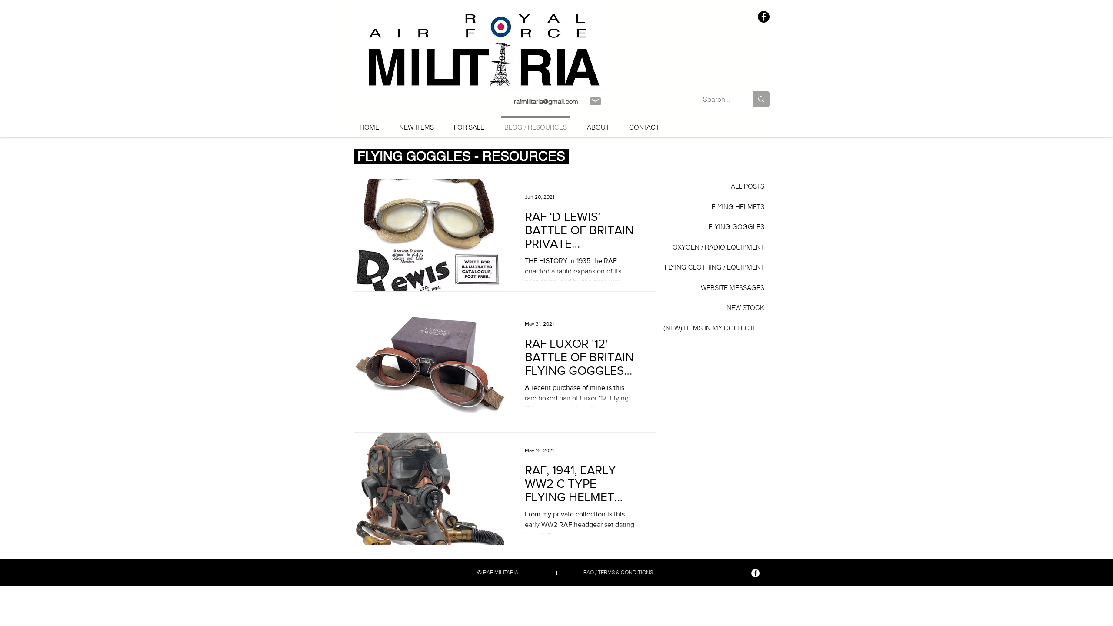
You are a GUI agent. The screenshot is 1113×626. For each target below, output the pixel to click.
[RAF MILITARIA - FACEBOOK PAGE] (764, 17)
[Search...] (761, 99)
